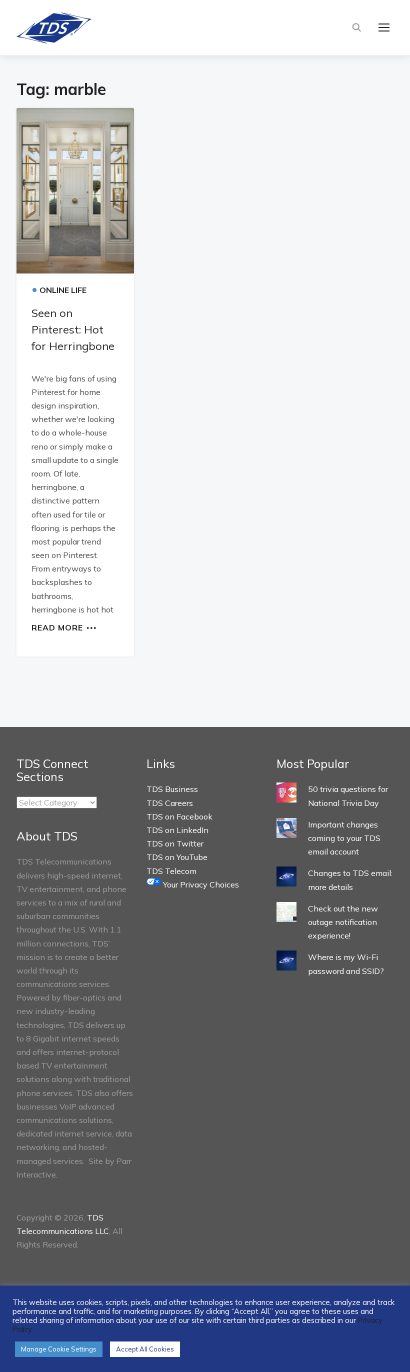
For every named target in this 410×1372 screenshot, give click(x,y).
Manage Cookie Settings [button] (58, 1349)
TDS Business (172, 789)
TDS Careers (169, 803)
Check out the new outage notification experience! (343, 922)
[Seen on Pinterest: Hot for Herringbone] (75, 191)
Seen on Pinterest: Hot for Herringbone (73, 329)
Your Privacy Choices (200, 885)
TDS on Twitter (175, 843)
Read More (57, 627)
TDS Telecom (171, 871)
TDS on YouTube (177, 857)
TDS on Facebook (179, 817)
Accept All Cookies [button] (145, 1349)
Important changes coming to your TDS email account (344, 838)
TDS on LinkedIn (177, 830)
